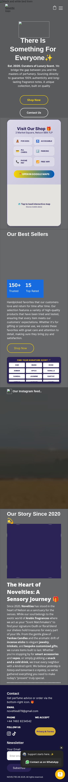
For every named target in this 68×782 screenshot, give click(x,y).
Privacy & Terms (45, 731)
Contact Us (34, 112)
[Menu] (61, 8)
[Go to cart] (54, 8)
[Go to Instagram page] (9, 734)
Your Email (13, 749)
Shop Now (34, 100)
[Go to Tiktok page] (14, 734)
